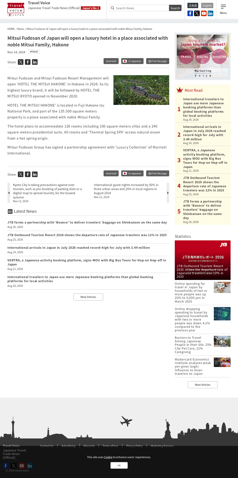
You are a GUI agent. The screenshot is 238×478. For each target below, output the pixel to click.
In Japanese (134, 61)
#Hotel (34, 51)
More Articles (88, 297)
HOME (11, 29)
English (207, 5)
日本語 (193, 5)
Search (175, 8)
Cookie (108, 457)
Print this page (159, 61)
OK (119, 465)
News (20, 29)
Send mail (111, 61)
